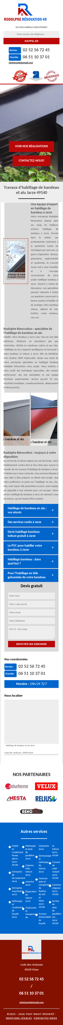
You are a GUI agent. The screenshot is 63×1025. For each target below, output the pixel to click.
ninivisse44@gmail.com (21, 63)
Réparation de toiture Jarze (29, 896)
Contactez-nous (45, 1018)
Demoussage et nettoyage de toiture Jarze (42, 864)
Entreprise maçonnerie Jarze (15, 891)
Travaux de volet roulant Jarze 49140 (56, 870)
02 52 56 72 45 (36, 50)
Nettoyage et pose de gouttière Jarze (29, 852)
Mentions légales (19, 1018)
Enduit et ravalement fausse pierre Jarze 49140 (15, 855)
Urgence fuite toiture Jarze (29, 870)
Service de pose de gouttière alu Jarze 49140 (56, 912)
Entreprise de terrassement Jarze (15, 877)
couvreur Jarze (29, 883)
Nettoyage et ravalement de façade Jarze (15, 909)
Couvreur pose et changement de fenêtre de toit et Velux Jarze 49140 (42, 893)
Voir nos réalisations (31, 146)
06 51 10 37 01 (36, 57)
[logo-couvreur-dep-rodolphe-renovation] (26, 11)
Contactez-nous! (31, 160)
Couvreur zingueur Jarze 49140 (56, 890)
